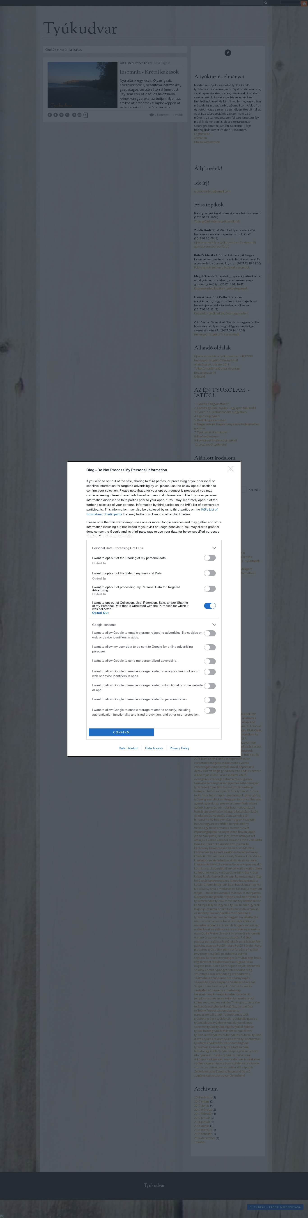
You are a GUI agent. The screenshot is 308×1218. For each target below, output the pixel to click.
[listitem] (154, 547)
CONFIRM (121, 732)
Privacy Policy (179, 748)
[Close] (232, 470)
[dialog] (154, 609)
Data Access (154, 748)
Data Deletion (128, 748)
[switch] (210, 558)
